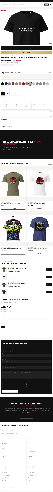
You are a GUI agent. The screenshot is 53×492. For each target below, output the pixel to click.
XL (15, 93)
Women (3, 448)
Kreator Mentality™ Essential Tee (18, 275)
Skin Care (4, 480)
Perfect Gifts (4, 456)
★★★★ (13, 326)
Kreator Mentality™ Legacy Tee (17, 268)
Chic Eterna (30, 456)
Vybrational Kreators (14, 4)
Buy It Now (26, 52)
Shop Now (13, 208)
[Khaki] (30, 83)
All (3, 326)
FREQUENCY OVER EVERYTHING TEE (17, 290)
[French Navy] (6, 83)
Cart (46, 4)
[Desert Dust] (37, 83)
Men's (3, 446)
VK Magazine (4, 472)
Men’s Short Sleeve (9, 7)
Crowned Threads (32, 459)
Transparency (31, 477)
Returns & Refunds (32, 470)
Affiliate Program (5, 477)
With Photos (19, 326)
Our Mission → (26, 416)
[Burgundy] (13, 83)
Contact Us (4, 483)
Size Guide (3, 96)
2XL (19, 93)
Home (2, 7)
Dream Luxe (30, 453)
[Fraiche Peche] (40, 83)
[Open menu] (51, 4)
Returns (8, 490)
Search (29, 480)
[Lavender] (47, 83)
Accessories (4, 453)
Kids (3, 451)
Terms (13, 490)
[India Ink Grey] (16, 83)
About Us (4, 467)
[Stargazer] (26, 83)
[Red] (23, 83)
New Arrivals (4, 443)
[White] (2, 87)
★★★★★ (20, 65)
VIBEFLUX (30, 443)
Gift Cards (4, 459)
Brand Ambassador (6, 475)
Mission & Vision (5, 470)
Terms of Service (32, 475)
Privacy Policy (31, 472)
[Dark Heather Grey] (9, 83)
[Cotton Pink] (44, 83)
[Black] (2, 83)
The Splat (30, 446)
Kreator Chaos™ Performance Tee (18, 283)
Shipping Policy (31, 467)
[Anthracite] (19, 83)
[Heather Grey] (33, 83)
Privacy (3, 490)
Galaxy (29, 448)
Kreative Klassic (31, 451)
